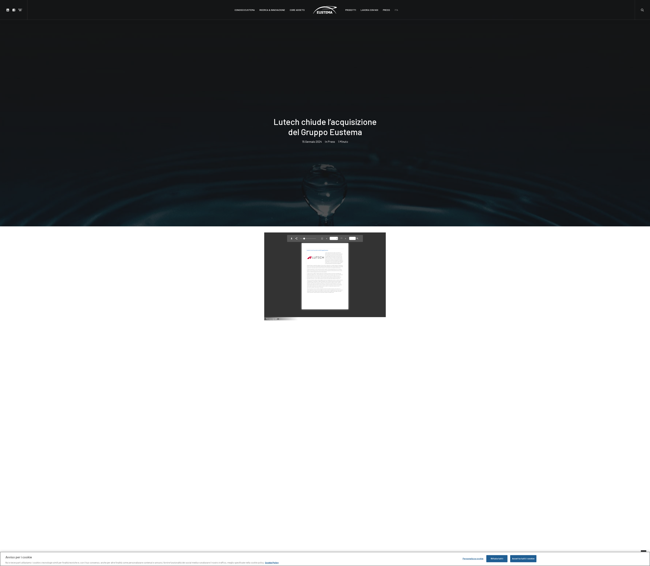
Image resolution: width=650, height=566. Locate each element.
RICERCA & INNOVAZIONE (272, 9)
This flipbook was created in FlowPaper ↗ (368, 319)
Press (331, 141)
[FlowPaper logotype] (273, 319)
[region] (325, 559)
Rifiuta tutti (497, 558)
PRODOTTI (350, 9)
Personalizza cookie (473, 558)
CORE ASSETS (297, 9)
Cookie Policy (272, 562)
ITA (396, 9)
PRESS (386, 9)
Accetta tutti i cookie (523, 558)
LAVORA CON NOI (369, 9)
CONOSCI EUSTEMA (245, 9)
